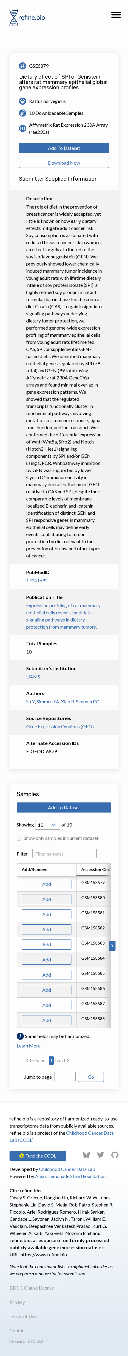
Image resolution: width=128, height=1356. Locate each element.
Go (91, 1077)
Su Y (30, 701)
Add (46, 884)
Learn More (28, 1045)
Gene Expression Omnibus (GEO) (60, 726)
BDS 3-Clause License (32, 1287)
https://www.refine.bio (44, 1254)
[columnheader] (100, 870)
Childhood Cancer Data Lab (67, 1169)
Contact (18, 1330)
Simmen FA (48, 701)
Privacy (17, 1302)
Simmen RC (87, 701)
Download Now (64, 163)
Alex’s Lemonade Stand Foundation (70, 1176)
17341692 (37, 580)
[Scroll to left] (16, 946)
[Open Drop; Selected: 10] (47, 825)
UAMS (33, 676)
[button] (116, 16)
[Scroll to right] (112, 946)
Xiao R (67, 701)
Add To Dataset (64, 148)
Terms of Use (23, 1316)
